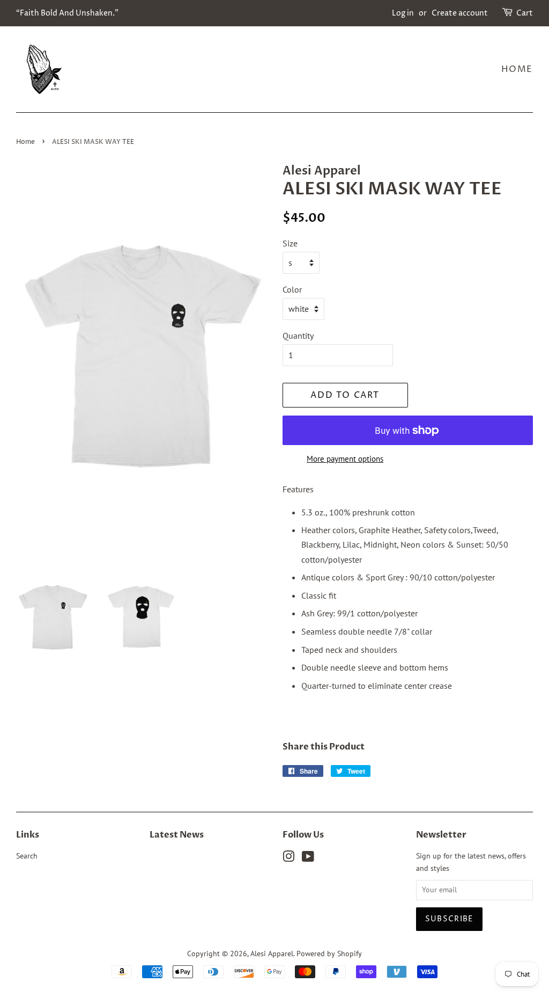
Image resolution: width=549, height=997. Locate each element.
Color (292, 289)
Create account (460, 13)
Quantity (298, 335)
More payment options (345, 459)
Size (290, 243)
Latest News (177, 835)
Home (517, 69)
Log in (403, 13)
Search (27, 856)
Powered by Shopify (329, 953)
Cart (524, 13)
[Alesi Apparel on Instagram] (288, 858)
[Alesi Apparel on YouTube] (308, 858)
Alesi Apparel (271, 953)
